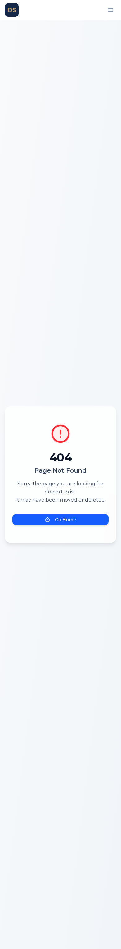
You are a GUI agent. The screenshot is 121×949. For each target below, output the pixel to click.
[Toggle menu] (110, 10)
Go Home (65, 519)
